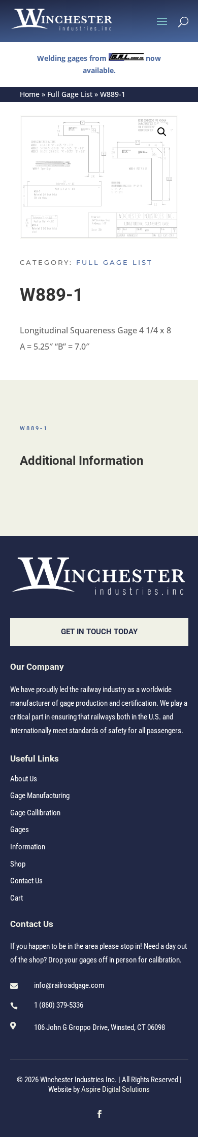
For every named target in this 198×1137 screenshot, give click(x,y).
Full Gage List (69, 94)
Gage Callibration (35, 812)
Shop (17, 864)
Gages (19, 829)
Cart (16, 898)
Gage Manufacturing (40, 795)
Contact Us (26, 880)
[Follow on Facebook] (99, 1114)
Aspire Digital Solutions (115, 1089)
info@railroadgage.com (69, 985)
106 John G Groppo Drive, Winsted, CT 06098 (99, 1027)
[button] (162, 132)
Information (27, 846)
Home (30, 94)
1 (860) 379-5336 (58, 1005)
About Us (23, 778)
